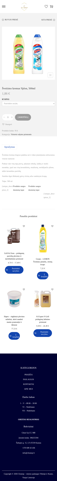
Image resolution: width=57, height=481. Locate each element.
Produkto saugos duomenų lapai (19, 188)
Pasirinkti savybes (16, 269)
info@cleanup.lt (29, 453)
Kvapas (5, 99)
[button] (7, 124)
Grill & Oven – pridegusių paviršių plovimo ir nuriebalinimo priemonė (14, 256)
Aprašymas (9, 147)
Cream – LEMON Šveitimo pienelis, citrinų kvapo (42, 262)
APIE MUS (28, 389)
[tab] (28, 147)
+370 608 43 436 (28, 448)
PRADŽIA (29, 375)
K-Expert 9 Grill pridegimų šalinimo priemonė (42, 319)
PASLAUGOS (28, 379)
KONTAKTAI (28, 384)
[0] (46, 6)
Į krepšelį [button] (44, 275)
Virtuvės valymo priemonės (21, 134)
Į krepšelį (23, 117)
